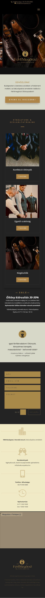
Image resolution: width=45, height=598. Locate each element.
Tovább (22, 176)
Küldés (34, 412)
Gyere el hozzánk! (22, 100)
